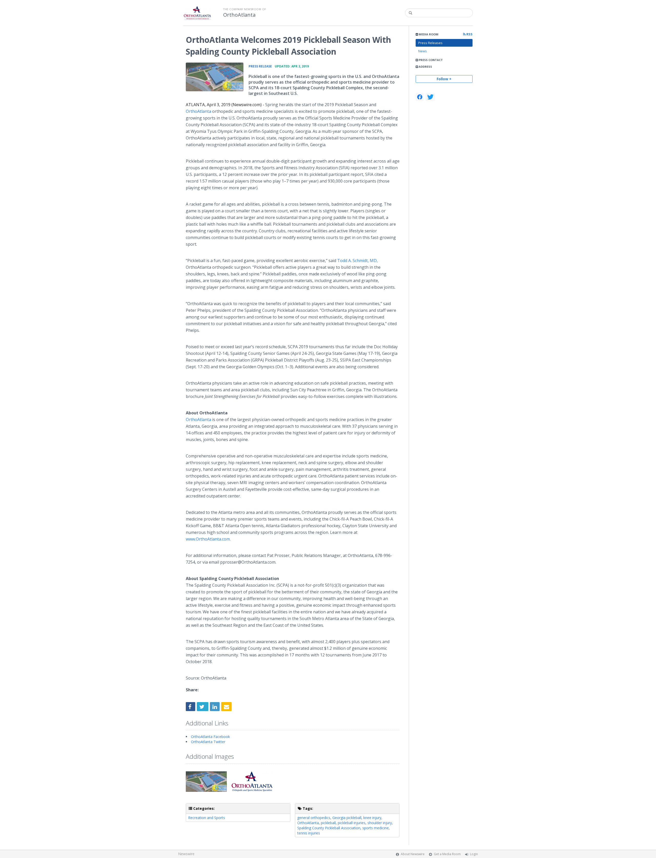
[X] (430, 97)
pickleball (328, 822)
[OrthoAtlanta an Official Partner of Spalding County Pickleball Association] (214, 77)
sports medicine (375, 827)
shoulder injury (379, 822)
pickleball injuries (351, 822)
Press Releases (430, 43)
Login (474, 854)
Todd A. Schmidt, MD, (357, 260)
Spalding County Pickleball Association (328, 827)
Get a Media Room (447, 854)
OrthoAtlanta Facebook (210, 736)
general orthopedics (313, 817)
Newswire (186, 853)
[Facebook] (420, 97)
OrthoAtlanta (239, 15)
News (422, 51)
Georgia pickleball (346, 817)
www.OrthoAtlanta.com (208, 539)
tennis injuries (308, 833)
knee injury (372, 817)
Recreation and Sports (206, 817)
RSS (469, 34)
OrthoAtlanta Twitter (208, 741)
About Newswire (413, 854)
